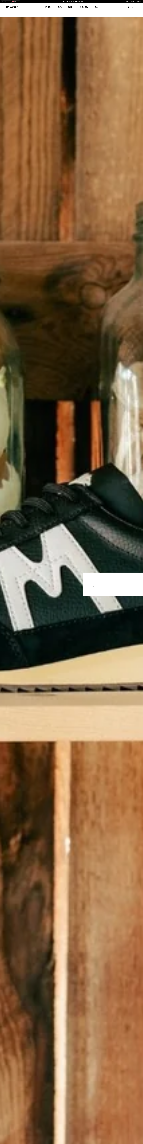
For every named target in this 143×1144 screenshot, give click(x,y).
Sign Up (55, 587)
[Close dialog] (102, 553)
